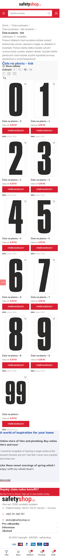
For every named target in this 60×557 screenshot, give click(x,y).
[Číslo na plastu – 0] (15, 99)
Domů (5, 25)
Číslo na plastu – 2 (11, 180)
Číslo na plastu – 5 (40, 238)
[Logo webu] (30, 4)
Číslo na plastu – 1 (40, 121)
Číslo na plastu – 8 (11, 355)
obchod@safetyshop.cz (18, 520)
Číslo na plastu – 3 (40, 180)
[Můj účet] (56, 13)
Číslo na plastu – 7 (40, 297)
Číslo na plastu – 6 (11, 297)
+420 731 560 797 (15, 514)
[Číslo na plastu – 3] (44, 158)
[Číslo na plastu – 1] (44, 99)
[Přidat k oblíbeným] (25, 84)
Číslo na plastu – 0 (11, 121)
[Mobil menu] (4, 13)
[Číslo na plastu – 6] (15, 275)
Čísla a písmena (20, 25)
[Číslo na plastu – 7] (44, 275)
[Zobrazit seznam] (3, 74)
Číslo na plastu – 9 (40, 355)
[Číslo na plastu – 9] (44, 334)
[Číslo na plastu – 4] (15, 217)
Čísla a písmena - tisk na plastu (18, 29)
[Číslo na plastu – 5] (44, 217)
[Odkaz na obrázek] (18, 499)
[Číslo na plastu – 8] (15, 334)
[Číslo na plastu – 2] (15, 158)
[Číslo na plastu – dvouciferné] (15, 392)
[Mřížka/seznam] (9, 74)
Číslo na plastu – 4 (11, 238)
